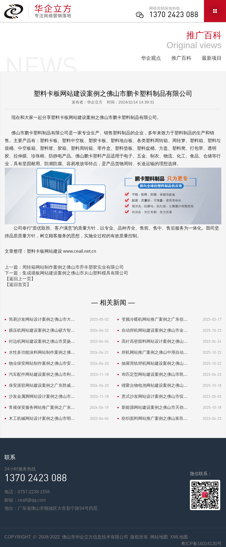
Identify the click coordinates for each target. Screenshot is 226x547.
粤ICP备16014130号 (201, 543)
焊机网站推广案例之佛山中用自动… (155, 352)
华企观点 (151, 58)
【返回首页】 (18, 284)
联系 (9, 457)
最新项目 (212, 58)
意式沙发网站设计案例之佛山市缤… (155, 396)
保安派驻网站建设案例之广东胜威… (42, 385)
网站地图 (159, 537)
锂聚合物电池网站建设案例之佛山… (155, 385)
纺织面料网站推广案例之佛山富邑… (155, 418)
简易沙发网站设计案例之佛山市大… (42, 319)
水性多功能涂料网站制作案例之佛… (42, 352)
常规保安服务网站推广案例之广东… (42, 407)
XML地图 (179, 537)
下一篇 (66, 273)
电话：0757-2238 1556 (27, 491)
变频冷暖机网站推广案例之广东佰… (155, 319)
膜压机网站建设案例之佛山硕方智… (42, 330)
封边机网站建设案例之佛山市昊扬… (42, 341)
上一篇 (64, 267)
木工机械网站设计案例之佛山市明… (42, 418)
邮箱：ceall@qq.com (25, 500)
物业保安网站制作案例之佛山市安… (42, 363)
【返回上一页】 (20, 278)
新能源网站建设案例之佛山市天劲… (155, 407)
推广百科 (181, 58)
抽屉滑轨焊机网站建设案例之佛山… (155, 363)
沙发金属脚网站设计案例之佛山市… (42, 396)
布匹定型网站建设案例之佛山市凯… (155, 374)
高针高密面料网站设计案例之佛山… (155, 341)
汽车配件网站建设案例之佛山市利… (42, 374)
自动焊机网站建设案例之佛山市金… (155, 330)
